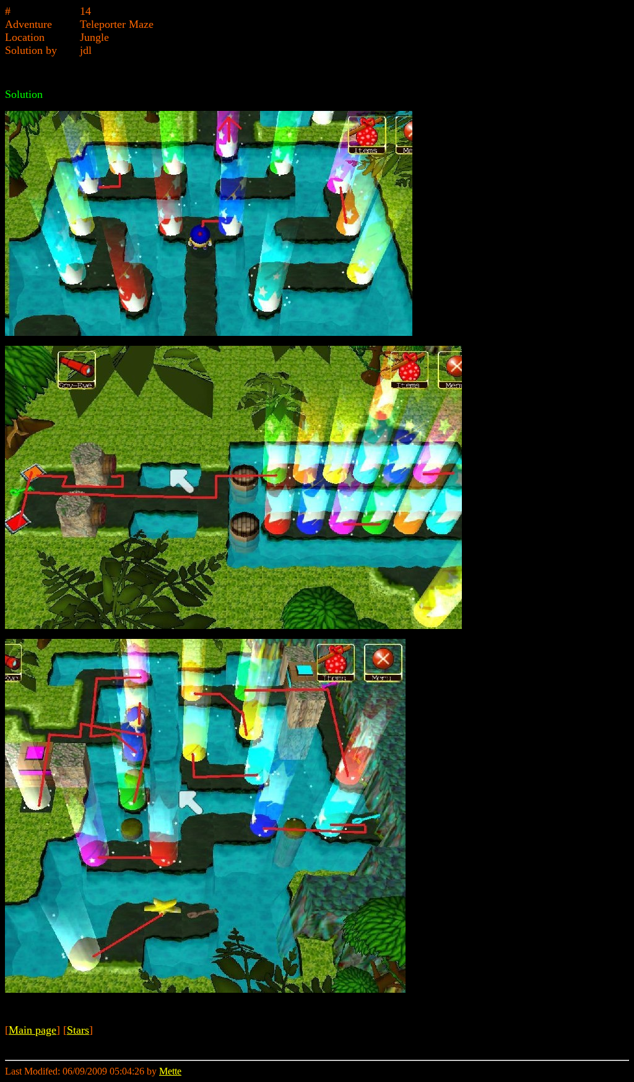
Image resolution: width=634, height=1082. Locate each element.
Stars (78, 1030)
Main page (32, 1030)
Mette (170, 1071)
